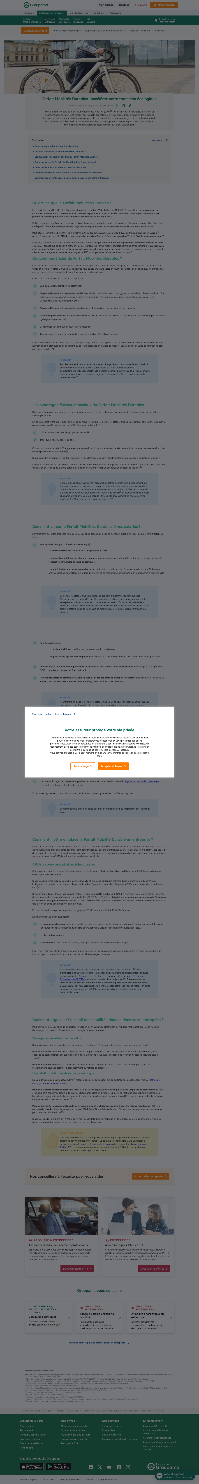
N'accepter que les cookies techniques (51, 714)
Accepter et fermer (111, 766)
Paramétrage (81, 766)
